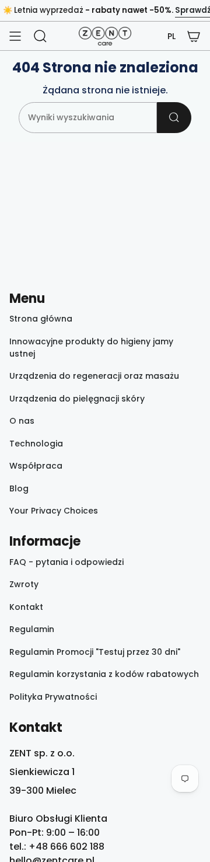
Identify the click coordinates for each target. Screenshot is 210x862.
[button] (171, 36)
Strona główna (40, 318)
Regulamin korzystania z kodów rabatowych (104, 674)
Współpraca (35, 466)
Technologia (36, 443)
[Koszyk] (193, 36)
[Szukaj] (174, 117)
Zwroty (23, 584)
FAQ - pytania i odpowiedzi (66, 562)
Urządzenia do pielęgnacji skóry (77, 398)
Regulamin (31, 629)
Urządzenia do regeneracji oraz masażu (94, 376)
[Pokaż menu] (15, 36)
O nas (21, 421)
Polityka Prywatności (53, 697)
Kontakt (26, 607)
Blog (19, 488)
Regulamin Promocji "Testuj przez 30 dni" (94, 652)
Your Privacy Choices (53, 510)
